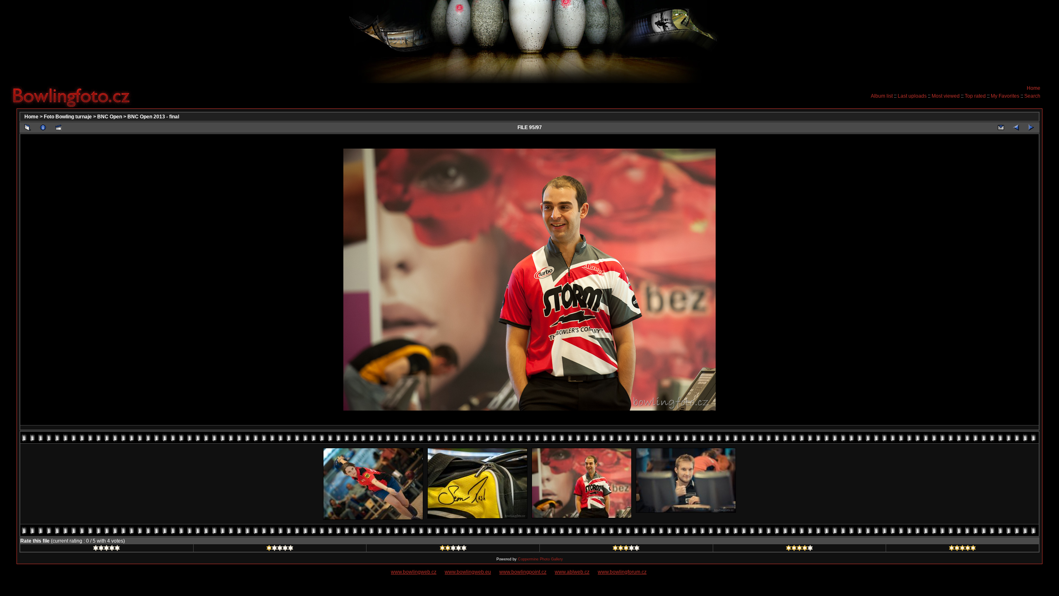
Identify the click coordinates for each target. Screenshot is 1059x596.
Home (1033, 88)
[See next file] (1031, 127)
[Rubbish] (106, 549)
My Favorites (1005, 96)
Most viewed (946, 96)
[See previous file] (1016, 127)
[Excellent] (799, 549)
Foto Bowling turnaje (68, 117)
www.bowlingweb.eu (468, 572)
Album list (882, 96)
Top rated (975, 96)
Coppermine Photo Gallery (540, 559)
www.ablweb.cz (572, 572)
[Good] (626, 549)
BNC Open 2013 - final (153, 117)
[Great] (962, 549)
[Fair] (453, 549)
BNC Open (109, 117)
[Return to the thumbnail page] (27, 127)
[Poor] (279, 549)
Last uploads (912, 96)
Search (1032, 96)
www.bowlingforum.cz (622, 572)
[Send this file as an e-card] (1000, 127)
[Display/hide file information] (43, 127)
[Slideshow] (58, 127)
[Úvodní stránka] (74, 95)
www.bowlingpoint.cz (522, 572)
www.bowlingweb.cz (413, 572)
